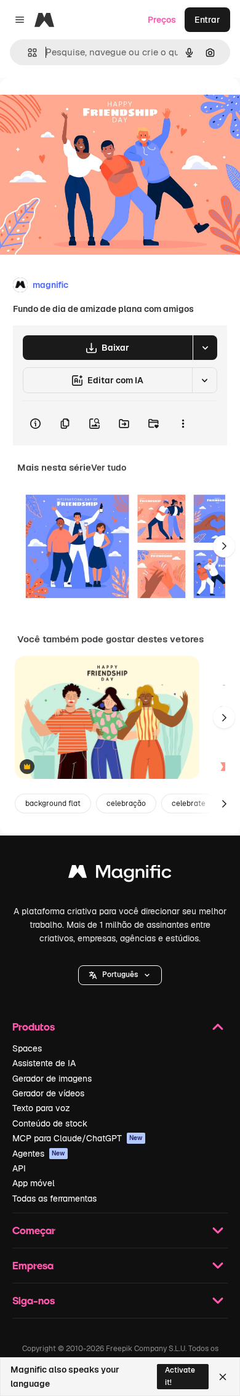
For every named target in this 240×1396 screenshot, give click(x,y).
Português (120, 974)
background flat (53, 803)
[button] (120, 975)
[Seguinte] (224, 546)
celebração (126, 803)
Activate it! (180, 1376)
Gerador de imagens (52, 1078)
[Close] (223, 1377)
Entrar (207, 19)
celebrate (189, 803)
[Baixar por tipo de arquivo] (205, 347)
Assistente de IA (44, 1063)
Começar (33, 1230)
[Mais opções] (182, 423)
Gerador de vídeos (48, 1093)
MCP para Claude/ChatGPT (77, 1138)
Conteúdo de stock (49, 1123)
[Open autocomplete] (27, 52)
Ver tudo (108, 467)
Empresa (33, 1265)
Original (79, 105)
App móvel (33, 1183)
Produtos (33, 1026)
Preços (162, 19)
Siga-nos (33, 1300)
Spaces (27, 1048)
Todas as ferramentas (54, 1198)
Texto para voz (41, 1108)
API (19, 1168)
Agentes (38, 1153)
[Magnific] (120, 874)
